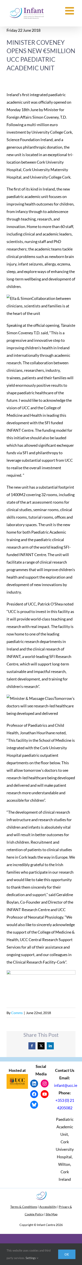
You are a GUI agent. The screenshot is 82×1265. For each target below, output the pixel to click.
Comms (17, 1013)
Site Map (52, 1214)
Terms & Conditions (23, 1207)
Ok (67, 1254)
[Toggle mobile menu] (70, 11)
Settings (31, 1258)
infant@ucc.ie (65, 1085)
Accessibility (48, 1207)
